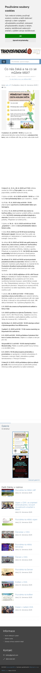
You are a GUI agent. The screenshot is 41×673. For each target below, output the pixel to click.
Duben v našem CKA (24, 607)
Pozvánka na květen (24, 594)
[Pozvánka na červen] (8, 572)
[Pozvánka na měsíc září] (8, 492)
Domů (13, 76)
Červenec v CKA (22, 532)
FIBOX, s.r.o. (5, 670)
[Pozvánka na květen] (8, 597)
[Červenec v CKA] (8, 534)
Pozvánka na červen (24, 569)
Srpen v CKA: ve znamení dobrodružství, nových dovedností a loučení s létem (26, 506)
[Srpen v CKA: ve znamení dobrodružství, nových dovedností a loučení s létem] (8, 505)
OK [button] (20, 36)
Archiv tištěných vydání (12, 635)
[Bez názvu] (20, 110)
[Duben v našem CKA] (8, 609)
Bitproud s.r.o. (33, 667)
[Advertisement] (20, 162)
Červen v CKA (21, 557)
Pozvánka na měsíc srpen (26, 519)
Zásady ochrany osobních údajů (14, 641)
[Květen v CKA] (8, 584)
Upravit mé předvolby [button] (20, 40)
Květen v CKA (21, 582)
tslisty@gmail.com (12, 655)
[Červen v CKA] (8, 559)
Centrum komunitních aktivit (26, 76)
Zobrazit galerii (33, 480)
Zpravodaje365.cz (11, 667)
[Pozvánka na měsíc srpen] (8, 522)
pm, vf (8, 85)
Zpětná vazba (9, 638)
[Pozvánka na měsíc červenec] (8, 547)
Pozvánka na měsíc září (25, 490)
